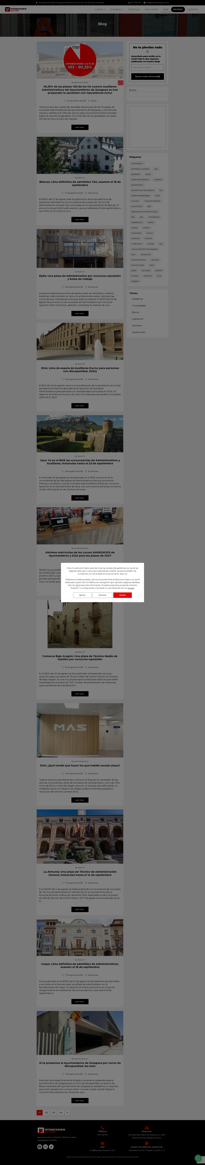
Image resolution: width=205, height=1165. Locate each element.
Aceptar (122, 595)
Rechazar (102, 595)
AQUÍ (78, 585)
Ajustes (130, 588)
